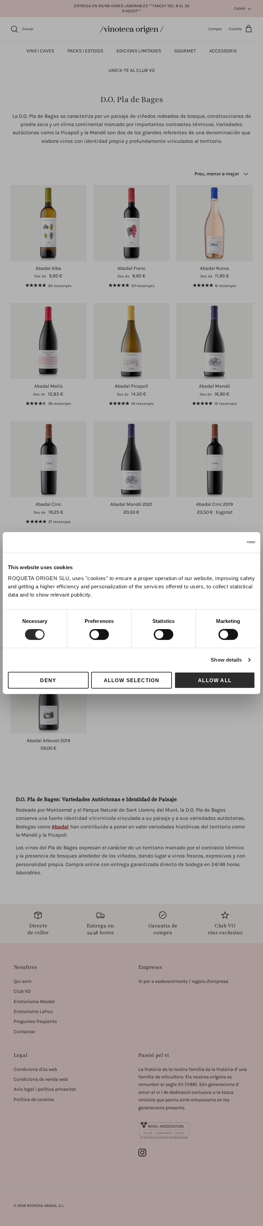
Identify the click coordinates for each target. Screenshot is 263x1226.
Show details (226, 660)
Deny (48, 680)
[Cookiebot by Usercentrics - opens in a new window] (225, 542)
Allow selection (132, 680)
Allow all (214, 680)
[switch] (99, 634)
